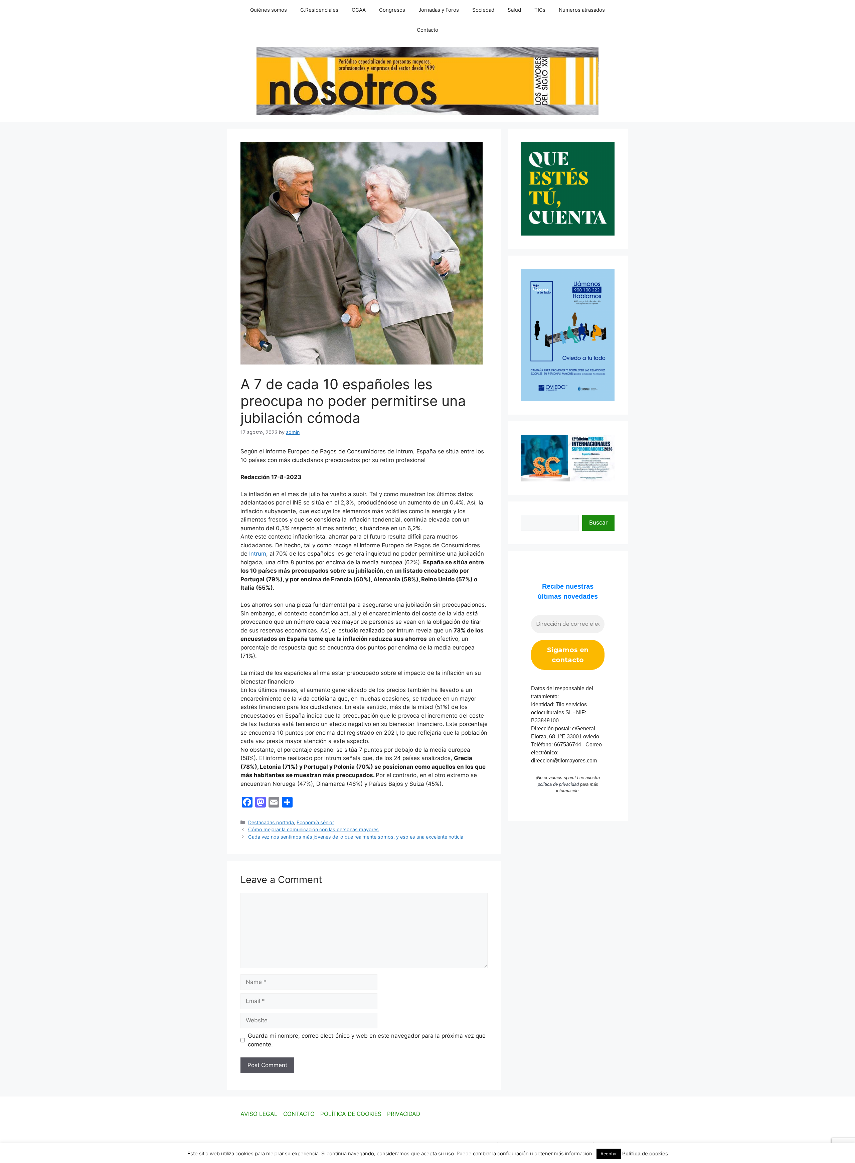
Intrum (256, 553)
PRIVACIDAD (403, 1114)
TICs (539, 10)
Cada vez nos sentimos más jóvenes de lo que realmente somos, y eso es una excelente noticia (355, 837)
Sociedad (483, 10)
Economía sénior (315, 822)
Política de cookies (645, 1153)
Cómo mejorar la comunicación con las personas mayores (313, 829)
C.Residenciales (319, 10)
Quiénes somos (268, 10)
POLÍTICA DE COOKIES (350, 1114)
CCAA (359, 10)
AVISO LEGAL (259, 1114)
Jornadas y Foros (438, 10)
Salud (514, 10)
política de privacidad (558, 784)
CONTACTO (299, 1114)
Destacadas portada (271, 822)
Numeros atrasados (582, 10)
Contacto (427, 30)
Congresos (392, 10)
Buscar (598, 522)
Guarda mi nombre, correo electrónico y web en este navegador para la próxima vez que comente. (367, 1040)
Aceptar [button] (609, 1153)
